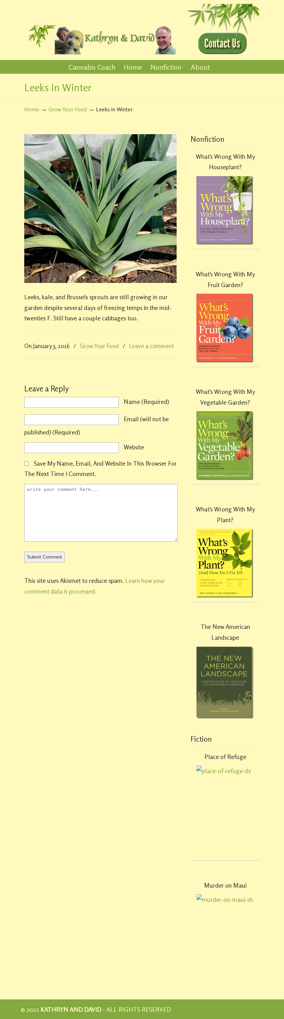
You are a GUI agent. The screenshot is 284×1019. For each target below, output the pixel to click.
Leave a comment (151, 345)
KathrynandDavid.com (100, 28)
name (146, 401)
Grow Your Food (67, 109)
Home (31, 109)
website (134, 447)
